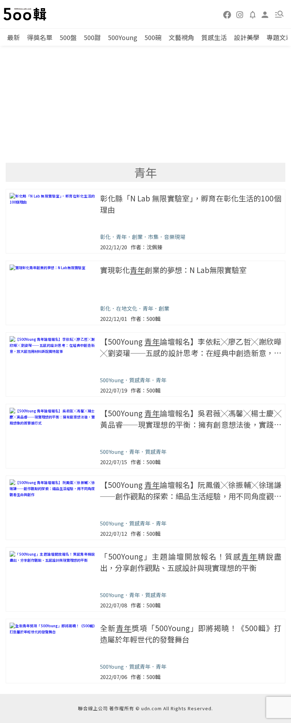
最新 (13, 37)
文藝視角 (181, 37)
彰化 (105, 236)
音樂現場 (174, 236)
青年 (121, 236)
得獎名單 (40, 37)
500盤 (68, 37)
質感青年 (139, 380)
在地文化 (126, 308)
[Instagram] (240, 14)
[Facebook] (227, 14)
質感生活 (214, 37)
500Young (122, 37)
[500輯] (26, 14)
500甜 (92, 37)
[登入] (265, 14)
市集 (153, 236)
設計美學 (246, 37)
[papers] (253, 14)
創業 (137, 236)
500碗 (152, 37)
